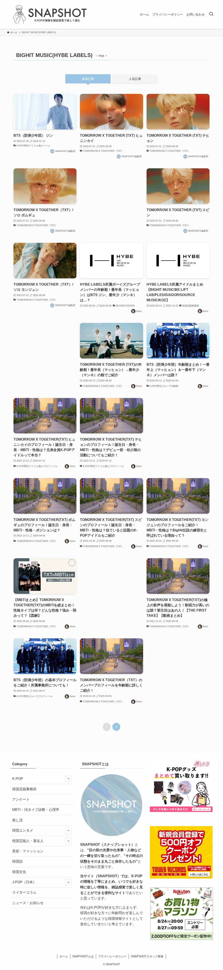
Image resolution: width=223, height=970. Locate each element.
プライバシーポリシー (112, 956)
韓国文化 (19, 872)
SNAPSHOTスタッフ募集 (147, 956)
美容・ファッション (28, 851)
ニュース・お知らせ (28, 903)
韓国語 (17, 861)
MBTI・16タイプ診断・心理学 (35, 809)
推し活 (17, 820)
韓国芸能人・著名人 (28, 841)
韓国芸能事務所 (24, 789)
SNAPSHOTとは (83, 956)
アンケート (21, 799)
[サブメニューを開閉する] (68, 779)
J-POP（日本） (24, 882)
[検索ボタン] (211, 14)
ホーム (63, 956)
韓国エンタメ (22, 830)
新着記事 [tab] (88, 79)
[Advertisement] (111, 197)
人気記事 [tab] (135, 79)
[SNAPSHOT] (50, 14)
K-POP (17, 778)
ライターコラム (24, 892)
